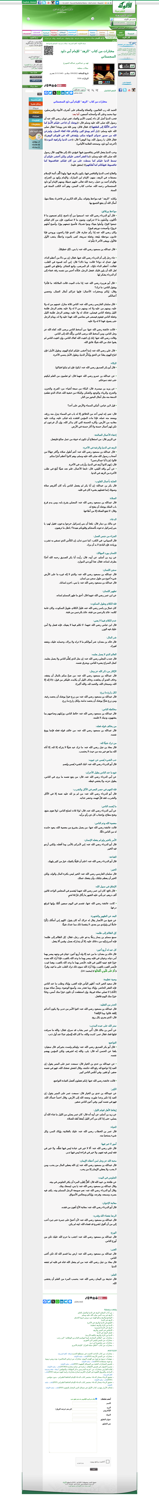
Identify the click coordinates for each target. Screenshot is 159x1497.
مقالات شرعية (89, 38)
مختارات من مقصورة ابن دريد (101, 1343)
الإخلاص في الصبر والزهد (102, 1330)
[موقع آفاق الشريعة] (120, 33)
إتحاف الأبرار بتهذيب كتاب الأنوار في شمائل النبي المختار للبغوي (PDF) (85, 1388)
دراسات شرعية (79, 38)
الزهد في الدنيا (106, 1320)
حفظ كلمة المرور (34, 57)
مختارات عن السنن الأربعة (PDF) (99, 1356)
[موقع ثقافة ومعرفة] (112, 33)
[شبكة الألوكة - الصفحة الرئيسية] (100, 4)
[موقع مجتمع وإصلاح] (102, 33)
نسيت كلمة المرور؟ (36, 58)
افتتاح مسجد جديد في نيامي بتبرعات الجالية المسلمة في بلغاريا (127, 54)
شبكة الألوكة (82, 43)
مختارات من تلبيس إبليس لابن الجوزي (97, 1340)
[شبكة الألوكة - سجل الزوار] (92, 4)
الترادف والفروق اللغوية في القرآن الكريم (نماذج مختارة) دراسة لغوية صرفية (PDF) (80, 1372)
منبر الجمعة (60, 38)
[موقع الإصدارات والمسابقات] (36, 33)
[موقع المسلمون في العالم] (72, 33)
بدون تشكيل (79, 89)
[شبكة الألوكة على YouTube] (48, 3)
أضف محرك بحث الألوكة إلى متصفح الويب (79, 1486)
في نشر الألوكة (36, 80)
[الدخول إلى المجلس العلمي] (122, 28)
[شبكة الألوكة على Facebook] (39, 3)
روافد (54, 38)
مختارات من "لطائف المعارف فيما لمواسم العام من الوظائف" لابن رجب (84, 1338)
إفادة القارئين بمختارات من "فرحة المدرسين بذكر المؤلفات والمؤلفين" (85, 1369)
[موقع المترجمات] (26, 33)
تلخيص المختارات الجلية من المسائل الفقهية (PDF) (93, 1364)
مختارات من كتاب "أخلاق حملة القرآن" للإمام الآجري (92, 1345)
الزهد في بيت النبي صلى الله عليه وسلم (97, 1315)
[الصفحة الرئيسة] (110, 4)
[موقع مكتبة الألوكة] (54, 33)
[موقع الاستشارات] (82, 33)
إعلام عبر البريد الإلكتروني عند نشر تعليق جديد (83, 1399)
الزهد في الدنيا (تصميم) (103, 1328)
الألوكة (65, 1482)
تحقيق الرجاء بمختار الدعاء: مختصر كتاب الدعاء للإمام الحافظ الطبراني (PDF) (82, 1382)
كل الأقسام (98, 38)
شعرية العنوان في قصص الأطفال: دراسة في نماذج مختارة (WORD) (86, 1367)
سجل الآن (34, 68)
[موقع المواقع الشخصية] (62, 33)
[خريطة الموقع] (108, 4)
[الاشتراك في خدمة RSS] (106, 4)
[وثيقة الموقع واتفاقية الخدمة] (78, 4)
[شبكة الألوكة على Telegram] (57, 3)
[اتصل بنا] (65, 4)
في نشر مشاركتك (36, 76)
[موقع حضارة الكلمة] (92, 33)
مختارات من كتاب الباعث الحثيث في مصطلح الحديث (92, 1354)
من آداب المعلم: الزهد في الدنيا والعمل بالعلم (95, 1313)
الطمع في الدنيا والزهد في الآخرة (99, 1323)
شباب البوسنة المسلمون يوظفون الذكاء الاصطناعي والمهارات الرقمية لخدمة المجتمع (126, 50)
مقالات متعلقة (82, 68)
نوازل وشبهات (69, 38)
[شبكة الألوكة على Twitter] (44, 3)
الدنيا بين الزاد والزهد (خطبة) (101, 1325)
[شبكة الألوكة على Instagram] (53, 3)
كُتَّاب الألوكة (126, 38)
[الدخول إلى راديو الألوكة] (121, 24)
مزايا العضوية (28, 65)
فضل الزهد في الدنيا (104, 1333)
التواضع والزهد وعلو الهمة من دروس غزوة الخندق (93, 1318)
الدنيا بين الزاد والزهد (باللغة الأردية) (98, 1335)
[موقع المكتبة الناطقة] (46, 33)
